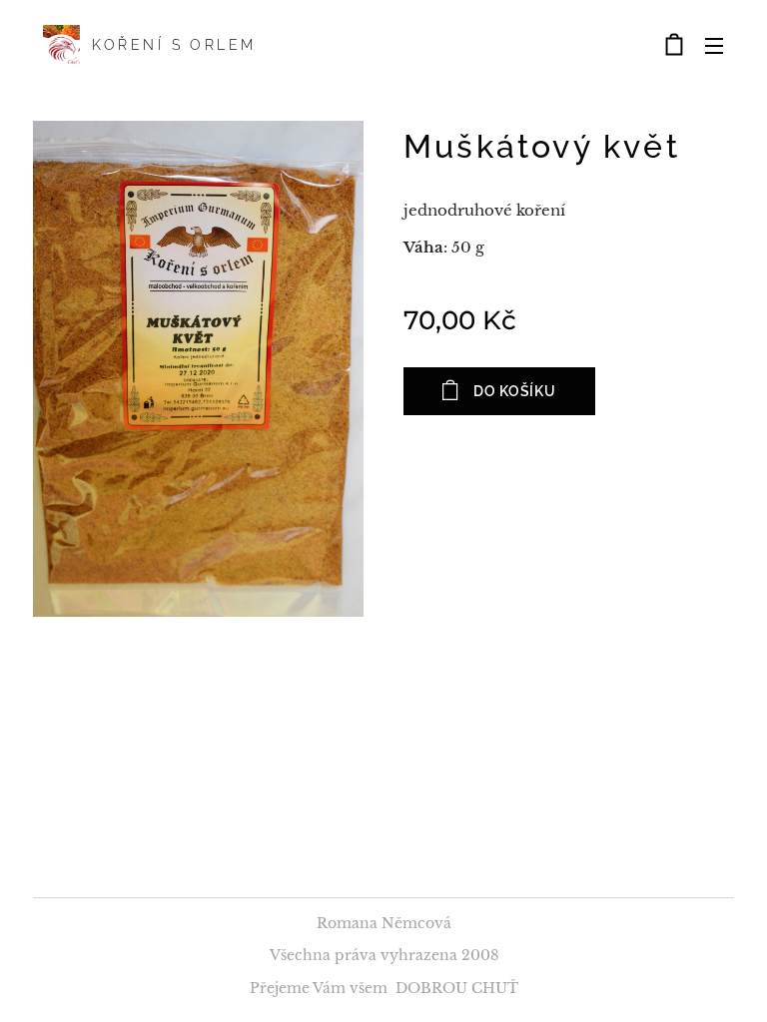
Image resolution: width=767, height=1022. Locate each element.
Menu (714, 45)
